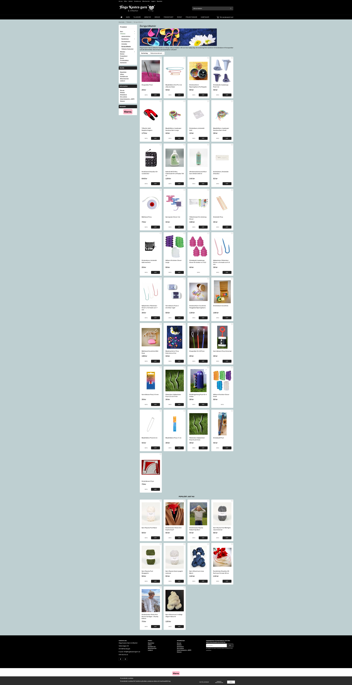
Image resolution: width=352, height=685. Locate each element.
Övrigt (179, 17)
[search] (230, 8)
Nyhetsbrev (123, 94)
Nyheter (131, 1)
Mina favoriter (146, 1)
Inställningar (204, 682)
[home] (121, 17)
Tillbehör (137, 17)
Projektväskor (191, 17)
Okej (231, 682)
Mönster (147, 17)
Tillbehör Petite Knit (127, 49)
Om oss (121, 1)
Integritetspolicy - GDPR (127, 99)
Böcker (157, 17)
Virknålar (124, 44)
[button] (155, 94)
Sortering (144, 53)
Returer (122, 101)
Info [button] (146, 95)
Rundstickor (125, 39)
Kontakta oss (137, 1)
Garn (128, 17)
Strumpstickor (125, 41)
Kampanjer (205, 17)
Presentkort (168, 17)
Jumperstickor (125, 36)
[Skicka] (230, 645)
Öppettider (159, 1)
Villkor (125, 1)
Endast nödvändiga (219, 682)
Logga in (153, 1)
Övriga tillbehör (126, 46)
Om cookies (123, 96)
